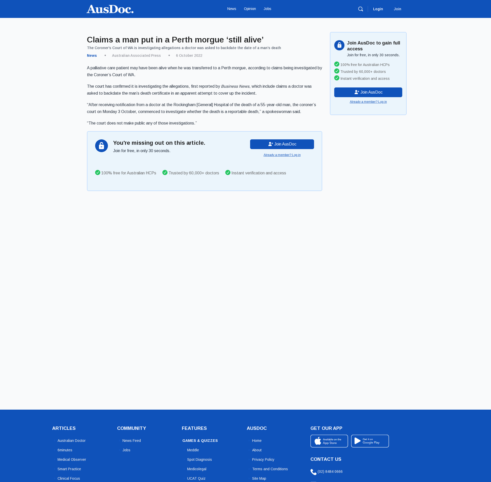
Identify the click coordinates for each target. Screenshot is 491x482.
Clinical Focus (69, 478)
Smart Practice (69, 469)
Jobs (126, 450)
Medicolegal (196, 469)
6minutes (65, 450)
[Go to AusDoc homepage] (110, 8)
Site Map (259, 478)
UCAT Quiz (196, 478)
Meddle (193, 450)
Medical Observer (72, 459)
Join (397, 9)
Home (257, 441)
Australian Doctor (72, 441)
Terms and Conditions (270, 469)
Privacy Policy (263, 459)
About (257, 450)
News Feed (131, 441)
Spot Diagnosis (199, 459)
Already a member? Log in (282, 155)
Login (378, 9)
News (92, 55)
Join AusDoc (284, 144)
